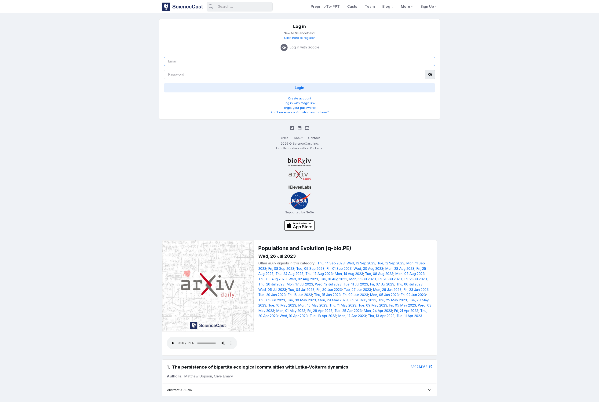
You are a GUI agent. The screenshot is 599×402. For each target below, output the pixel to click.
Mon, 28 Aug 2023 (399, 268)
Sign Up (427, 6)
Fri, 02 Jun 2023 (413, 294)
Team (370, 6)
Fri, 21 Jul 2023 (415, 279)
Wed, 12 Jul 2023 (328, 284)
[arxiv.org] (299, 175)
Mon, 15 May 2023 (312, 305)
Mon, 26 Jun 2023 (387, 289)
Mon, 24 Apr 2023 (378, 310)
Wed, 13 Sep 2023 (361, 263)
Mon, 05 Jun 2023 (384, 294)
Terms (283, 138)
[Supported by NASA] (299, 200)
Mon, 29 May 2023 (333, 300)
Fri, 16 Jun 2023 (300, 294)
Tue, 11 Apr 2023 (409, 316)
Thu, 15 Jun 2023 (327, 294)
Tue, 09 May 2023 (372, 305)
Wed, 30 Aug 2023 (368, 268)
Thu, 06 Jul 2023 (409, 284)
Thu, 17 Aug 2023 (319, 273)
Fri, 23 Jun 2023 (416, 289)
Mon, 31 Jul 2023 (362, 279)
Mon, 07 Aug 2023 (410, 273)
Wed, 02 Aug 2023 (303, 279)
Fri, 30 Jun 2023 (329, 289)
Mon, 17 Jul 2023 (299, 284)
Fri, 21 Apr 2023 (406, 310)
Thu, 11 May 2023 (342, 305)
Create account (299, 98)
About (298, 138)
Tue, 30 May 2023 (301, 300)
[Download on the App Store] (299, 225)
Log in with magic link (299, 103)
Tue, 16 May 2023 (282, 305)
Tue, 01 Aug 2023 (333, 279)
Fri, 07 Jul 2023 (382, 284)
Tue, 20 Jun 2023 (272, 294)
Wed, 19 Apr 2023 (294, 316)
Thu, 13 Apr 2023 (381, 316)
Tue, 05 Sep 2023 (310, 268)
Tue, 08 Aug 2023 (379, 273)
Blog (386, 6)
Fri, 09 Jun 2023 (355, 294)
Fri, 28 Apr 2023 (319, 310)
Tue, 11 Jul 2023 (355, 284)
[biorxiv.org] (299, 162)
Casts (352, 6)
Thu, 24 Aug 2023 (289, 273)
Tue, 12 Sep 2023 (390, 263)
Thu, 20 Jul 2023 (271, 284)
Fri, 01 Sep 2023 (339, 268)
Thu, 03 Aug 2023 (272, 279)
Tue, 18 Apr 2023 (323, 316)
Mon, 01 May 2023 (290, 310)
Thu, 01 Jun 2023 (271, 300)
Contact (314, 138)
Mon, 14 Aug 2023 (349, 273)
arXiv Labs (314, 148)
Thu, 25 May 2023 (392, 300)
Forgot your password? (299, 108)
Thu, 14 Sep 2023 (331, 263)
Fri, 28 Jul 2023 (390, 279)
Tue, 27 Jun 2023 (357, 289)
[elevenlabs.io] (299, 187)
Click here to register (299, 38)
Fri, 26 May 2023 (363, 300)
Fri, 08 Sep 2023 (281, 268)
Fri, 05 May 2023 (402, 305)
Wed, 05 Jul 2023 (272, 289)
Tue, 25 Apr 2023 (348, 310)
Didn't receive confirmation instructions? (299, 112)
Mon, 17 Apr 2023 (352, 316)
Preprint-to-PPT (325, 6)
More (405, 6)
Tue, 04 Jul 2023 (301, 289)
